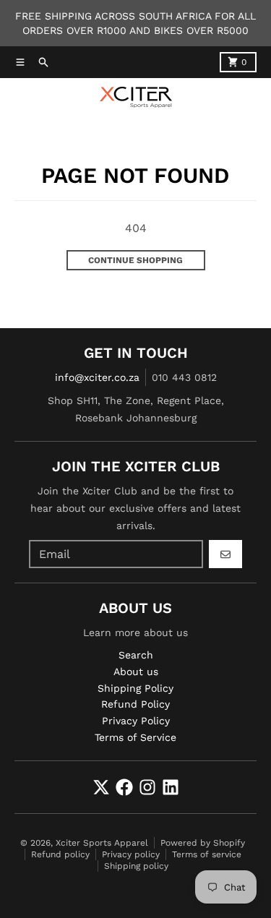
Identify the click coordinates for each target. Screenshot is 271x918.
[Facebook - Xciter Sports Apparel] (124, 787)
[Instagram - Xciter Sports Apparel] (147, 787)
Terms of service (206, 854)
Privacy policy (131, 854)
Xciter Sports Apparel (102, 843)
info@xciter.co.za (97, 377)
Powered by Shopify (202, 843)
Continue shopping (135, 260)
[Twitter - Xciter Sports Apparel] (101, 787)
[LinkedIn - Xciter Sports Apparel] (170, 787)
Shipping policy (136, 866)
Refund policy (60, 854)
